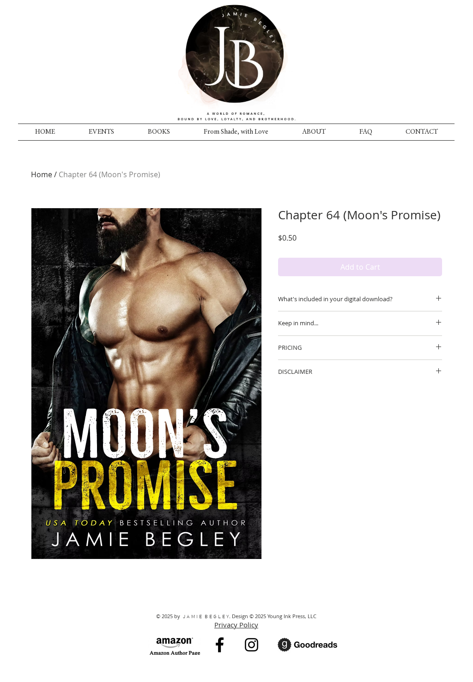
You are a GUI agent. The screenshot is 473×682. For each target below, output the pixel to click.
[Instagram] (252, 645)
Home (41, 174)
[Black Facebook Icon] (220, 645)
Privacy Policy (236, 624)
